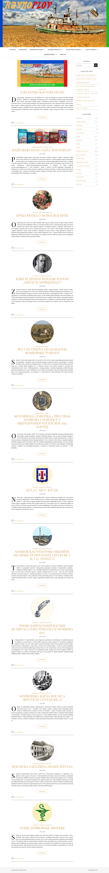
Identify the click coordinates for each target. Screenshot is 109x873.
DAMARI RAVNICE (49, 54)
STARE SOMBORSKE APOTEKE (42, 828)
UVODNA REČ (23, 49)
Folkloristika (79, 125)
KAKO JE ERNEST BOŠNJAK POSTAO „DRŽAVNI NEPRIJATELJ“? (42, 280)
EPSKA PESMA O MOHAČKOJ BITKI (42, 215)
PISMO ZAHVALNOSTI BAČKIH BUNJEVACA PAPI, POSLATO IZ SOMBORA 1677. (42, 629)
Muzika (78, 144)
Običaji (78, 147)
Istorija (35, 212)
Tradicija (78, 169)
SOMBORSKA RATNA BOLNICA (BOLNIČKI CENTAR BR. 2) (42, 698)
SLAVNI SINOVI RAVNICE (73, 49)
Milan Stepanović (19, 123)
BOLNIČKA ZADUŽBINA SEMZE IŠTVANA (42, 766)
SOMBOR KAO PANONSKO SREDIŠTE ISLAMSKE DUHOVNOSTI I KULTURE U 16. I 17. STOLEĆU (42, 555)
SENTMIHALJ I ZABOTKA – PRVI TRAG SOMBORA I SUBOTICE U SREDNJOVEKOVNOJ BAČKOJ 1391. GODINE (42, 421)
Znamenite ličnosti (81, 180)
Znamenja (78, 184)
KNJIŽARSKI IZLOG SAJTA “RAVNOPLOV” (42, 150)
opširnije (42, 117)
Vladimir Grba (23, 870)
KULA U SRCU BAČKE (42, 490)
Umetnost (79, 173)
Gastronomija (79, 133)
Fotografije (79, 129)
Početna (13, 49)
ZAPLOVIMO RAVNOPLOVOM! (42, 92)
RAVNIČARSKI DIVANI (36, 49)
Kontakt (63, 54)
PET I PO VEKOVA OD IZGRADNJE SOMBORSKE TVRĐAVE (42, 351)
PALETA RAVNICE (91, 49)
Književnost (48, 147)
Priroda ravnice (80, 158)
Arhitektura (79, 118)
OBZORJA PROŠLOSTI (54, 49)
